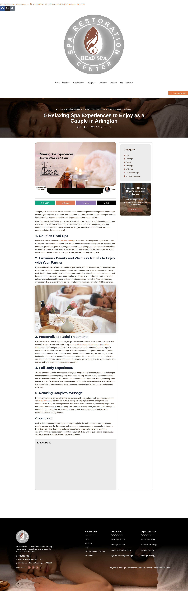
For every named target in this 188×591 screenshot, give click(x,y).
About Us (65, 83)
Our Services (77, 83)
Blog (121, 83)
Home (57, 83)
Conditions (113, 83)
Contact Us (129, 83)
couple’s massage (45, 401)
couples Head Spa (68, 241)
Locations (102, 83)
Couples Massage (104, 127)
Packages (90, 83)
